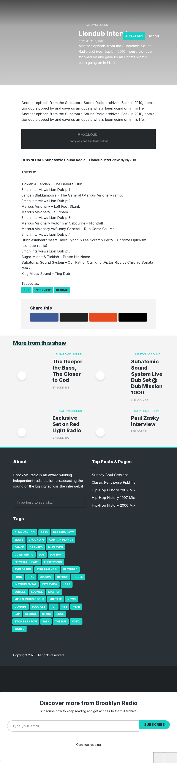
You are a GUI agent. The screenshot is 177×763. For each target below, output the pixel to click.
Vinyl (76, 621)
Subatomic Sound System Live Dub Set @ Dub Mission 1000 (147, 377)
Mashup (54, 591)
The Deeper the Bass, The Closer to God (67, 371)
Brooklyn (36, 539)
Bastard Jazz (63, 532)
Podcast (38, 606)
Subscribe (154, 724)
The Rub (60, 621)
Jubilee (20, 591)
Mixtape (55, 599)
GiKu (30, 577)
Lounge (37, 591)
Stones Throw (25, 621)
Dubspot (56, 554)
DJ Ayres (36, 547)
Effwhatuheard (26, 562)
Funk (18, 577)
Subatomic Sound (69, 354)
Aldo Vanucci (24, 532)
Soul (60, 614)
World (19, 628)
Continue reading (88, 744)
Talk (45, 621)
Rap (17, 614)
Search (79, 502)
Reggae (62, 290)
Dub (26, 290)
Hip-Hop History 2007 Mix (113, 490)
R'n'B (76, 606)
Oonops (20, 606)
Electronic (53, 562)
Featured (70, 569)
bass (44, 532)
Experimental (47, 569)
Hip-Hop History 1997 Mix (113, 497)
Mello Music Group (29, 599)
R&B (64, 606)
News (71, 599)
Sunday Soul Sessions (110, 475)
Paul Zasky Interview (145, 421)
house (78, 577)
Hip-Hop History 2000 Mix (113, 505)
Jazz (66, 584)
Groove (46, 577)
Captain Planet (61, 539)
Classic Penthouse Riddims (113, 482)
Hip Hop (62, 577)
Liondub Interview (30, 758)
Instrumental (25, 584)
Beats (18, 539)
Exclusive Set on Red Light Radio (66, 424)
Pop (53, 606)
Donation (134, 36)
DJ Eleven (55, 547)
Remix (46, 614)
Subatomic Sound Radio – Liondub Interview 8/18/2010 (91, 160)
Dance (19, 547)
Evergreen (22, 569)
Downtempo (23, 554)
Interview (43, 290)
